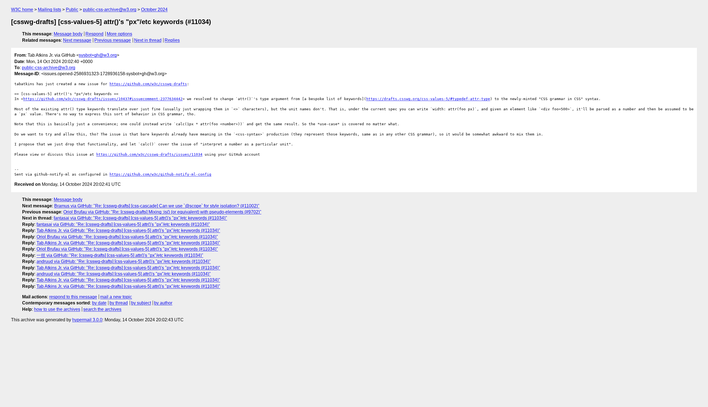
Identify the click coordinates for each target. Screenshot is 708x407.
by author (163, 303)
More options (119, 34)
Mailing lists (49, 9)
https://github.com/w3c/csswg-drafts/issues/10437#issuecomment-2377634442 (103, 99)
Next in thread (148, 40)
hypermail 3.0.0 (87, 319)
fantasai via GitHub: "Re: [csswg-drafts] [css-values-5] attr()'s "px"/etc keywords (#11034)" (140, 218)
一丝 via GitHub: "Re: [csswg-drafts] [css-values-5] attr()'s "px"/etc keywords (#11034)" (120, 255)
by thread (119, 303)
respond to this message (73, 296)
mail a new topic (116, 296)
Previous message (112, 40)
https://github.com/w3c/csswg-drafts (148, 84)
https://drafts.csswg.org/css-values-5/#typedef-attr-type (428, 99)
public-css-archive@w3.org (109, 9)
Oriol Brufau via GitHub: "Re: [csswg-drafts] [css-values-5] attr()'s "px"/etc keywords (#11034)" (127, 236)
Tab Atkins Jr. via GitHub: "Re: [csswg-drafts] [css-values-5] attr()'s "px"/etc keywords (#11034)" (128, 230)
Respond (94, 34)
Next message (77, 40)
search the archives (102, 309)
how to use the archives (57, 309)
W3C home (22, 9)
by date (99, 303)
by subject (141, 303)
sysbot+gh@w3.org (98, 55)
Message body (68, 34)
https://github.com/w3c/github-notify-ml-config (160, 174)
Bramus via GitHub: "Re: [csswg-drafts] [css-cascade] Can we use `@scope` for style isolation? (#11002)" (156, 206)
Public (72, 9)
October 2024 (154, 9)
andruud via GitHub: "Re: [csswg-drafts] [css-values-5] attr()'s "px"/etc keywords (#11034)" (124, 261)
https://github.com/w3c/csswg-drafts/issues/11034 (149, 154)
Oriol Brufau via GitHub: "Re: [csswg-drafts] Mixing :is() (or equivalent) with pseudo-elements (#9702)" (162, 212)
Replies (172, 40)
